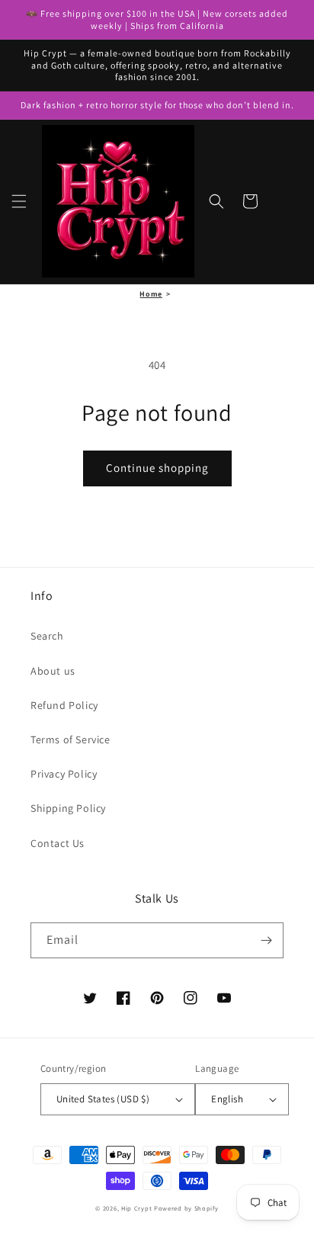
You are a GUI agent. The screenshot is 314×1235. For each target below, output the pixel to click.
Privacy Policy (63, 774)
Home (150, 294)
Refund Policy (64, 705)
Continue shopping (157, 467)
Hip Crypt (136, 1208)
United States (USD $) (102, 1098)
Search (47, 636)
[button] (19, 201)
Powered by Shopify (186, 1208)
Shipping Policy (68, 808)
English (227, 1098)
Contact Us (57, 843)
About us (52, 671)
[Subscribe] (266, 940)
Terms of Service (70, 739)
